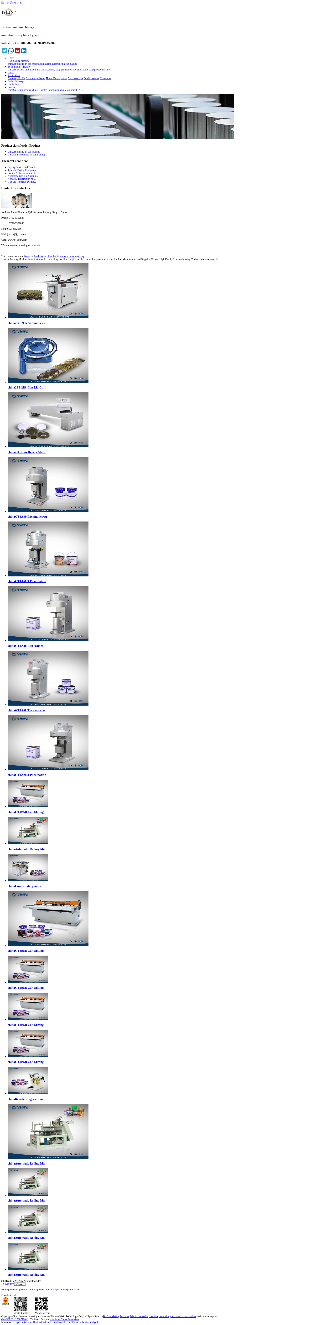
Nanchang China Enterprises (64, 1319)
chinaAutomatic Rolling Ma (26, 849)
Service (11, 87)
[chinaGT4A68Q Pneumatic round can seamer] (48, 575)
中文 (6, 3)
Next (7, 1283)
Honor (49, 78)
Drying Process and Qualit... (22, 167)
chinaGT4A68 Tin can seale (26, 710)
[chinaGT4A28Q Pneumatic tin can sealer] (48, 769)
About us (14, 1289)
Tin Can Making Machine (116, 1316)
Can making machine (18, 60)
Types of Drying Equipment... (23, 170)
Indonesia (47, 1322)
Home (11, 58)
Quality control (91, 78)
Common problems (35, 78)
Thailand (37, 1322)
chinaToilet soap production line (93, 69)
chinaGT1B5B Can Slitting (26, 812)
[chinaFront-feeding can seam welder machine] (28, 880)
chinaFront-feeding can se (25, 886)
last (12, 1283)
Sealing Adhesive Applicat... (22, 173)
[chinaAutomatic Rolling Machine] (28, 843)
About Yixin (14, 75)
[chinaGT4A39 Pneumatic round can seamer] (48, 511)
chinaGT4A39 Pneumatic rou (27, 516)
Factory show (60, 78)
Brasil (70, 1322)
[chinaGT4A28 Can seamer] (48, 640)
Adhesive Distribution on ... (22, 178)
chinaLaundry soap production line (58, 69)
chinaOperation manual (19, 90)
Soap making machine (19, 66)
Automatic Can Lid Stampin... (23, 176)
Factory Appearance (56, 1289)
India (23, 1322)
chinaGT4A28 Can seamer (25, 645)
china (29, 1322)
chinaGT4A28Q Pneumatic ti (27, 775)
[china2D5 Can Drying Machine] (48, 446)
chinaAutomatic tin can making (24, 63)
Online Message (16, 81)
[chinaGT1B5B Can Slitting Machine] (28, 806)
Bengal (16, 1322)
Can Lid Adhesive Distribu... (22, 181)
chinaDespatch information (46, 90)
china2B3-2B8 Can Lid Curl (27, 387)
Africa (87, 1322)
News (11, 72)
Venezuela (78, 1322)
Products (38, 256)
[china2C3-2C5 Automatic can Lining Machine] (48, 317)
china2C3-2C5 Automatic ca (26, 323)
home (27, 256)
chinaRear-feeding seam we (26, 1099)
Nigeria (95, 1322)
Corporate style (75, 78)
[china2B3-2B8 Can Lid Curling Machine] (48, 382)
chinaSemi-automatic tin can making (58, 63)
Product (33, 1289)
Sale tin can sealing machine (144, 1316)
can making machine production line (177, 1316)
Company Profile (16, 78)
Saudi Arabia (59, 1322)
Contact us (105, 78)
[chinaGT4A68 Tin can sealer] (48, 704)
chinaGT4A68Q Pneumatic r (27, 581)
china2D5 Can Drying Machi (27, 452)
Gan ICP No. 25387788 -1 (14, 1319)
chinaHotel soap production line (24, 69)
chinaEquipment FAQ (71, 90)
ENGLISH (18, 3)
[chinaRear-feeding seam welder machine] (28, 1093)
